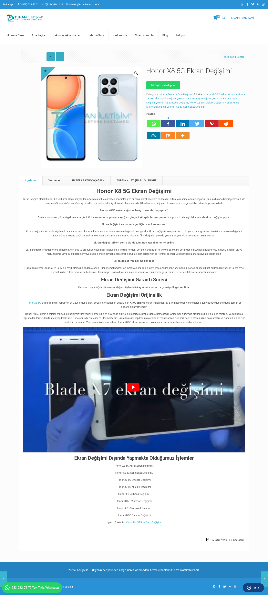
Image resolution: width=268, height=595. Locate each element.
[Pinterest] (212, 121)
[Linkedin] (183, 121)
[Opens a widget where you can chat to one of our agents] (253, 588)
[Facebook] (247, 4)
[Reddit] (226, 121)
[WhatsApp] (242, 4)
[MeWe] (153, 133)
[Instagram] (263, 4)
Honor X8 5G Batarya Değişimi (195, 98)
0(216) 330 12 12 (54, 4)
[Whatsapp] (153, 121)
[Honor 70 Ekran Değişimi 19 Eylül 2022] (3, 579)
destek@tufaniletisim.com (84, 4)
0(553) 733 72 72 (29, 4)
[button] (136, 73)
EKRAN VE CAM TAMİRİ (243, 17)
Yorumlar (54, 180)
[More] (183, 133)
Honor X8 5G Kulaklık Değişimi (207, 102)
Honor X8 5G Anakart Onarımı (220, 94)
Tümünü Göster (235, 56)
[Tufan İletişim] (25, 18)
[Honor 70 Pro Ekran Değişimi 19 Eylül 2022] (264, 579)
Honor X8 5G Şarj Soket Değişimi (186, 106)
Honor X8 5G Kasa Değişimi (172, 102)
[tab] (31, 180)
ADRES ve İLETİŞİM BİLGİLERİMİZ (137, 180)
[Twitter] (253, 4)
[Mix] (168, 133)
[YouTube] (258, 4)
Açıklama (30, 180)
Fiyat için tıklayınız (165, 85)
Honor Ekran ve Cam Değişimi (176, 94)
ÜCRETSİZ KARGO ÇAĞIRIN (88, 180)
